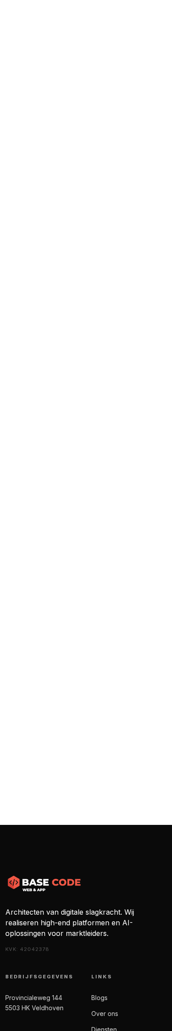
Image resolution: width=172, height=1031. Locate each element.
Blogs (99, 997)
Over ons (104, 1013)
